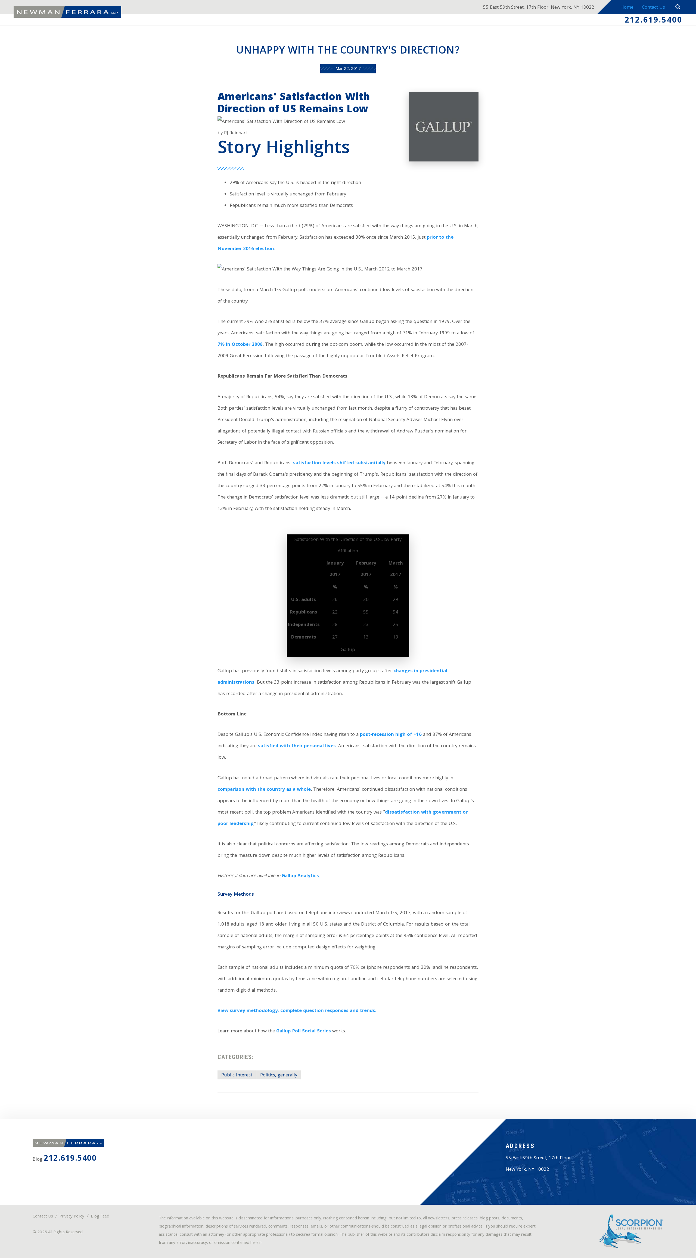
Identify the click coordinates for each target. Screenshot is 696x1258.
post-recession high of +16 (391, 735)
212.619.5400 (653, 20)
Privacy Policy (72, 1217)
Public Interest (236, 1075)
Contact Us (653, 8)
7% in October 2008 (240, 345)
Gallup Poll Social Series (303, 1031)
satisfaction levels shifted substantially (339, 463)
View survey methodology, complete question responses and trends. (297, 1011)
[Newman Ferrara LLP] (67, 12)
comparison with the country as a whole (264, 790)
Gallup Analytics (300, 876)
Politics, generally (278, 1075)
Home (626, 8)
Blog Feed (100, 1217)
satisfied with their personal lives (297, 746)
